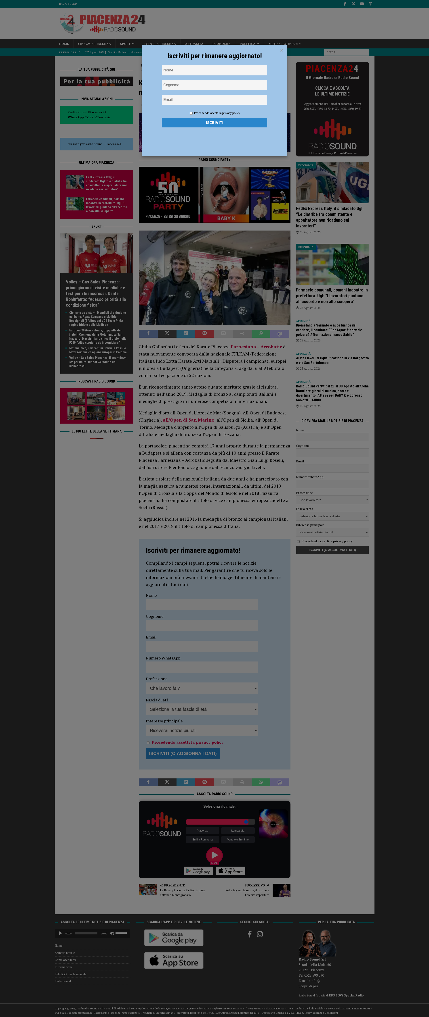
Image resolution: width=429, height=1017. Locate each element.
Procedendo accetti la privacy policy (217, 113)
